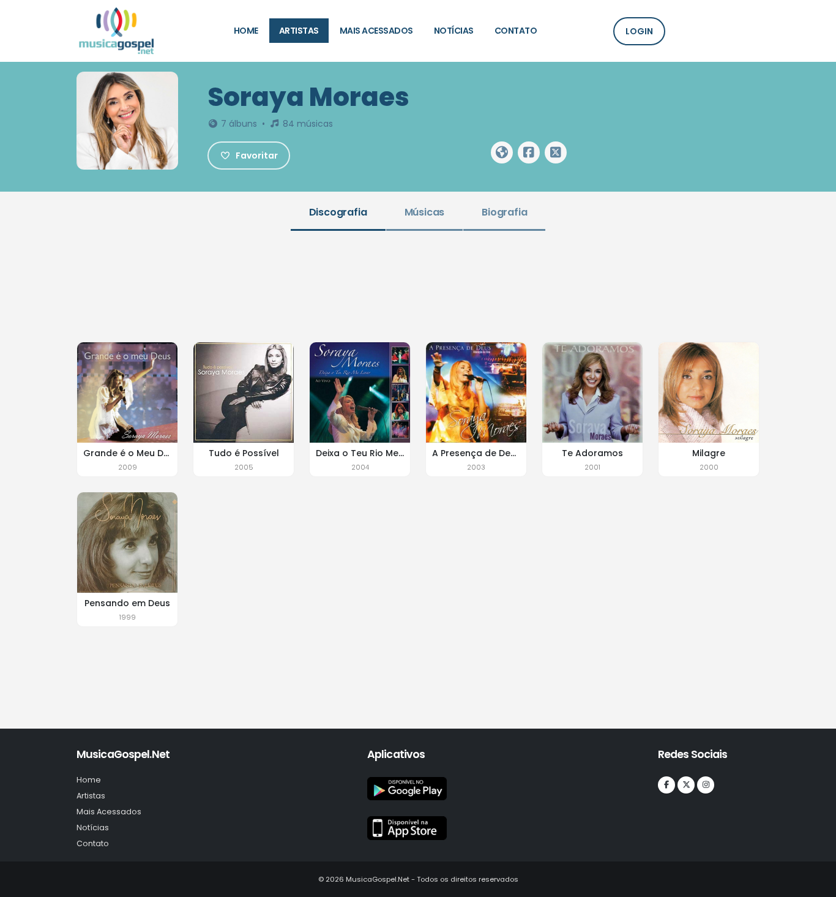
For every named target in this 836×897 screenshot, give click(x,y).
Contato (516, 30)
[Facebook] (529, 152)
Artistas (299, 30)
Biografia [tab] (504, 212)
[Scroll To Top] (814, 883)
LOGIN (639, 31)
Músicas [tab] (425, 212)
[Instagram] (705, 785)
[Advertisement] (418, 284)
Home (246, 30)
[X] (686, 785)
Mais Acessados (376, 30)
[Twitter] (556, 152)
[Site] (502, 152)
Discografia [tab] (338, 212)
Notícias (454, 30)
